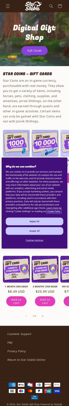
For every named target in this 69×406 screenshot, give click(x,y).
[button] (7, 6)
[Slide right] (43, 316)
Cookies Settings (34, 240)
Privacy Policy (16, 351)
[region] (34, 203)
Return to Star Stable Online (26, 359)
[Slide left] (26, 316)
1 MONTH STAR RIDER (16, 286)
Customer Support (19, 334)
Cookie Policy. (54, 211)
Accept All (34, 230)
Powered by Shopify (51, 404)
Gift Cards (34, 51)
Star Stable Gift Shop (28, 404)
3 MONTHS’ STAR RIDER (45, 286)
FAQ (10, 342)
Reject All (34, 221)
